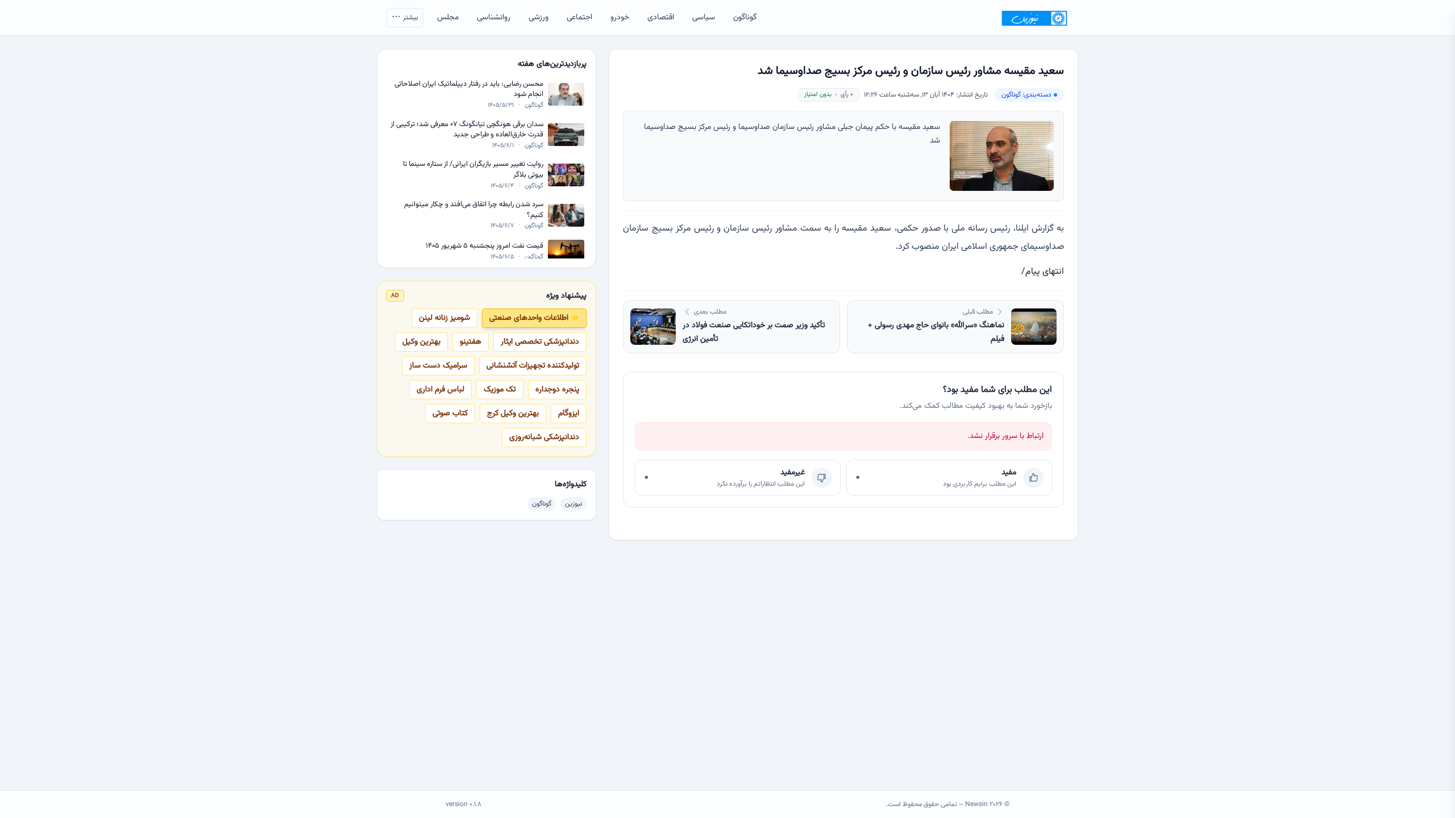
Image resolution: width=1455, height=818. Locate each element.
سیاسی (703, 17)
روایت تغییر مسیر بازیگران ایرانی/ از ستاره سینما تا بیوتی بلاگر (473, 169)
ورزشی (538, 17)
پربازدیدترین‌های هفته (552, 64)
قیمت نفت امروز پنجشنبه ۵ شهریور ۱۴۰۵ (484, 246)
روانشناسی (493, 17)
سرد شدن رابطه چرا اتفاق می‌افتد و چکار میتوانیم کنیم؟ (473, 209)
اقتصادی (660, 17)
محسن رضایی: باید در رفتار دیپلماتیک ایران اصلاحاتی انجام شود (468, 89)
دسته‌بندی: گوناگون (1026, 94)
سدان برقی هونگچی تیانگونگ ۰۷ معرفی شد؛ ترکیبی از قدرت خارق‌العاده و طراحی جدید (466, 129)
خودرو (619, 17)
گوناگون (744, 17)
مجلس (448, 17)
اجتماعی (579, 17)
